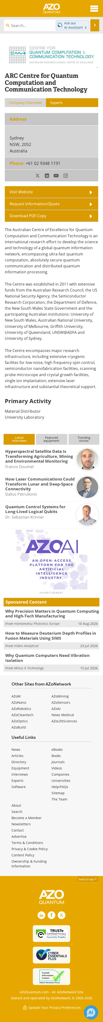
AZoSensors (61, 702)
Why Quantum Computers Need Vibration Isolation (47, 658)
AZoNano (18, 702)
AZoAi (56, 708)
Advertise (19, 836)
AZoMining (60, 696)
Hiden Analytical (26, 645)
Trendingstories (84, 439)
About (16, 805)
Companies (60, 774)
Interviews (19, 774)
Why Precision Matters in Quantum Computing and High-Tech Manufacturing (52, 613)
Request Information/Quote (35, 203)
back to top (86, 879)
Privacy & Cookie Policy (29, 849)
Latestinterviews (19, 439)
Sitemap (58, 793)
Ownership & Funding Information (29, 863)
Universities (61, 780)
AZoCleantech (22, 715)
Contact (17, 830)
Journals (58, 762)
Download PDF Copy (28, 215)
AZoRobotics (21, 708)
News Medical (63, 715)
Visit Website (21, 192)
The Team (59, 799)
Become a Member (26, 818)
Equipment (20, 768)
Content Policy (22, 855)
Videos (57, 768)
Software (18, 786)
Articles (17, 755)
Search (17, 811)
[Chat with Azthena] (91, 1012)
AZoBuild (18, 727)
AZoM (16, 696)
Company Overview (25, 102)
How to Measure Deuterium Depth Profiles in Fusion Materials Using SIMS (50, 635)
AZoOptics (19, 721)
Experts (17, 780)
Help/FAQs (60, 786)
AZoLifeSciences (64, 721)
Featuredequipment (51, 439)
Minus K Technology (29, 668)
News (15, 749)
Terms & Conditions (27, 842)
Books (56, 755)
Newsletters (21, 824)
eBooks (57, 749)
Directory (18, 762)
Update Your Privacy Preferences (54, 1007)
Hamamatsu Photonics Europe (37, 623)
